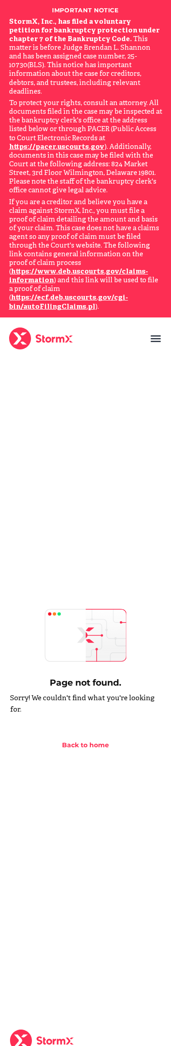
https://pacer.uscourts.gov (56, 147)
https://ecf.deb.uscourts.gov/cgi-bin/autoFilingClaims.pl (68, 302)
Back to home (85, 745)
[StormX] (42, 338)
